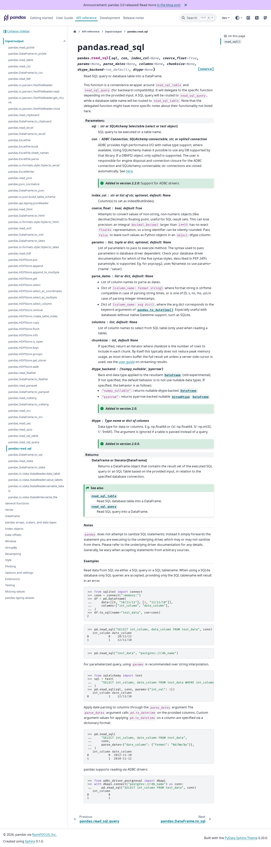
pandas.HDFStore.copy (23, 323)
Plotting (10, 566)
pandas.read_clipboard (23, 115)
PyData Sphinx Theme (241, 838)
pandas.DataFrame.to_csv (25, 72)
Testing (10, 585)
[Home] (74, 32)
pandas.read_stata (20, 461)
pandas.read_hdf (19, 253)
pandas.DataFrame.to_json (26, 190)
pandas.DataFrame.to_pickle (27, 54)
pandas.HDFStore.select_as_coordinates (35, 291)
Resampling (13, 554)
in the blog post (169, 5)
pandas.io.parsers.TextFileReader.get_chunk (36, 100)
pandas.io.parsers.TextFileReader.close (34, 109)
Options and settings (19, 573)
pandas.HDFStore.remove (25, 310)
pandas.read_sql (19, 448)
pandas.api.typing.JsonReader (28, 203)
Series (9, 510)
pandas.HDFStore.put (22, 260)
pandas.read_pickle (21, 47)
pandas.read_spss (20, 430)
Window (10, 541)
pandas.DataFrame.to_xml (25, 234)
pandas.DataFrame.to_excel (26, 134)
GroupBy (11, 548)
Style (8, 560)
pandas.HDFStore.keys (23, 348)
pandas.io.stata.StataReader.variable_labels (36, 488)
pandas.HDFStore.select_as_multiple (32, 297)
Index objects (14, 529)
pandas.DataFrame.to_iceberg (28, 404)
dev (224, 18)
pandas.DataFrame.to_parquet (28, 392)
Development (110, 18)
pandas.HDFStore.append (25, 266)
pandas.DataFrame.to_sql (25, 455)
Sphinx (30, 841)
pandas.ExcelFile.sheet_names (28, 153)
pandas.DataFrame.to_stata (26, 467)
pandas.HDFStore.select (24, 285)
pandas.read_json (20, 178)
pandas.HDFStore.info (23, 335)
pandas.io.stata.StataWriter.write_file (32, 497)
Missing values (15, 592)
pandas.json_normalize (23, 184)
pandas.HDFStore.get (22, 279)
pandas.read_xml (19, 228)
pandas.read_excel (20, 128)
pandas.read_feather (22, 373)
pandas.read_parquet (22, 386)
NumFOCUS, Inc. (44, 834)
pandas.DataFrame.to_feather (28, 379)
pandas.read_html (20, 209)
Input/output (14, 41)
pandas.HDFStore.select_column (30, 304)
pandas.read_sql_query (23, 442)
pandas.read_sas (19, 423)
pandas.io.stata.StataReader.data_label (34, 473)
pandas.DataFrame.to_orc (25, 417)
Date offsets (13, 535)
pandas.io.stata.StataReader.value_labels (35, 480)
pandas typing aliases (19, 598)
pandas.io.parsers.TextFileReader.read (33, 91)
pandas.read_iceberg (22, 398)
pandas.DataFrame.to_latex (26, 241)
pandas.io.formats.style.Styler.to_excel (34, 165)
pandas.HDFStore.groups (25, 354)
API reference (86, 18)
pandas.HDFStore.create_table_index (33, 316)
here (129, 171)
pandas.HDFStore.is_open (25, 341)
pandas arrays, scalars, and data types (31, 522)
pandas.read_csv (19, 66)
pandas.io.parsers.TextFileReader (30, 85)
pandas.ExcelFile (19, 140)
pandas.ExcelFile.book (23, 147)
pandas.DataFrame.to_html (26, 216)
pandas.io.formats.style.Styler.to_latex (33, 247)
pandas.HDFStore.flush (23, 329)
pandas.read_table (20, 60)
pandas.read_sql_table (23, 436)
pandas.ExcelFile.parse (23, 159)
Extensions (12, 579)
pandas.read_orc (19, 411)
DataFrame (12, 516)
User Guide (64, 18)
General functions (17, 503)
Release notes (133, 18)
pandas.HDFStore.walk (23, 367)
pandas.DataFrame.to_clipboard (29, 121)
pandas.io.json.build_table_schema (31, 197)
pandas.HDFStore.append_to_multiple (33, 272)
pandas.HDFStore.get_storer (27, 360)
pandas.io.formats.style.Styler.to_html (33, 222)
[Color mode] (238, 17)
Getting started (41, 18)
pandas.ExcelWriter (21, 172)
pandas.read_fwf (19, 79)
